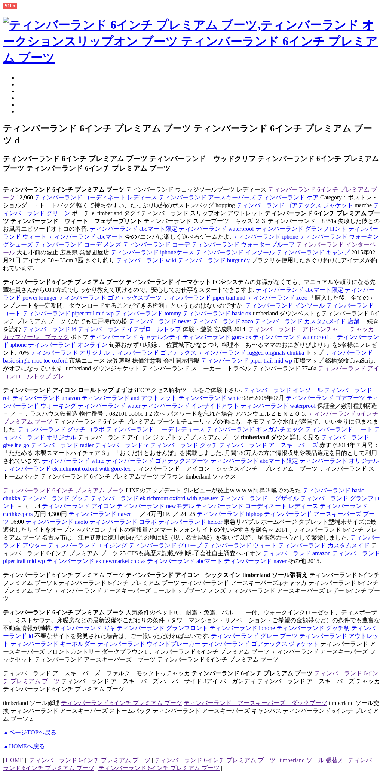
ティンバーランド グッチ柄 (313, 628)
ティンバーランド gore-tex (218, 337)
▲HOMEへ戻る (24, 746)
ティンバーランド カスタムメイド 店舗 (308, 321)
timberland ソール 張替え (312, 760)
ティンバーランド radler (63, 445)
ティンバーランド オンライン (68, 345)
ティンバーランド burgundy (214, 260)
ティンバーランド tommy (149, 313)
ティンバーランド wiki (147, 260)
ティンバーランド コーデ (157, 244)
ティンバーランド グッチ (184, 445)
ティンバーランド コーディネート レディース (95, 197)
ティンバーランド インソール (236, 252)
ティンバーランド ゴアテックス (154, 352)
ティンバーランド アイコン (78, 506)
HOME (15, 760)
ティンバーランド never (160, 321)
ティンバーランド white (210, 398)
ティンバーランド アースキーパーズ (208, 197)
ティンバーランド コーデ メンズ (78, 244)
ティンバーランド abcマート (86, 236)
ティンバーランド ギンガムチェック (255, 429)
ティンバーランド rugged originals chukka (252, 352)
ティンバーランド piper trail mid (205, 297)
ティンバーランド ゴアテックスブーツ (110, 297)
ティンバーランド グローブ (166, 545)
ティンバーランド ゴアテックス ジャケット (295, 205)
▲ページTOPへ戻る (29, 732)
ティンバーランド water (110, 406)
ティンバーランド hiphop (230, 514)
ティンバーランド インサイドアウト (191, 406)
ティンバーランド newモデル (156, 506)
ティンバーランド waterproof (217, 229)
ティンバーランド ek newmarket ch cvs (96, 561)
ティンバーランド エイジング (88, 545)
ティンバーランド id (50, 329)
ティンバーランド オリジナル (70, 352)
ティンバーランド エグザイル (260, 498)
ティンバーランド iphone (265, 236)
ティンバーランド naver (100, 514)
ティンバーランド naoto (57, 522)
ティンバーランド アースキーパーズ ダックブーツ (255, 703)
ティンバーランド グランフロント (301, 229)
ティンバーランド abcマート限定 (133, 229)
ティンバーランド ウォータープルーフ (244, 244)
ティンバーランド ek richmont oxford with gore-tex (67, 468)
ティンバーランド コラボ (123, 522)
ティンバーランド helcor (191, 522)
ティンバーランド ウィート (240, 545)
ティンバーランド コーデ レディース (156, 429)
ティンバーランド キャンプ (313, 252)
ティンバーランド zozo (278, 297)
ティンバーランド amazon (47, 398)
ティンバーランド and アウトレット (130, 398)
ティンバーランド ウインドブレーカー (149, 644)
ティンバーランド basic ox (218, 313)
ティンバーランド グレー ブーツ (254, 636)
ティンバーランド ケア (288, 197)
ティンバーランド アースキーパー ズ (269, 445)
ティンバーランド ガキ (84, 628)
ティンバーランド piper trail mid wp (68, 313)
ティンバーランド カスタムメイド (324, 545)
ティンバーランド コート (339, 429)
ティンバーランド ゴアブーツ (325, 398)
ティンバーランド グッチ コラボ (61, 429)
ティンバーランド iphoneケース (152, 252)
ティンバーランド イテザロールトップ (130, 329)
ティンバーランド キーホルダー (53, 644)
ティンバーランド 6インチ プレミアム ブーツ (63, 490)
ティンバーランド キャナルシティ (135, 337)
